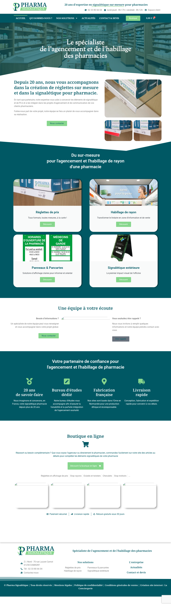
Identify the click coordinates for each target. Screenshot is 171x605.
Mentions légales (63, 585)
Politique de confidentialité (88, 585)
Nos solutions (65, 18)
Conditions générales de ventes (121, 585)
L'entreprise (136, 562)
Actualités (88, 18)
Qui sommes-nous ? (40, 18)
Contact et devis (136, 572)
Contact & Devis (109, 18)
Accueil (20, 18)
